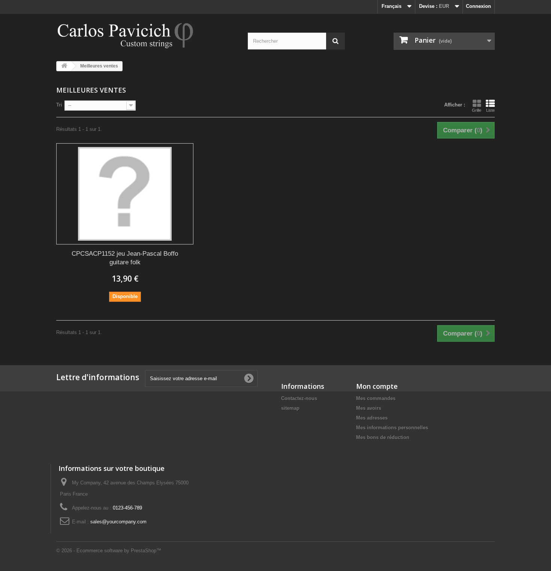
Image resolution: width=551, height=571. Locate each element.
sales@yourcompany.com (118, 522)
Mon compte (377, 386)
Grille (476, 110)
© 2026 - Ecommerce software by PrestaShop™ (108, 550)
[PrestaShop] (125, 34)
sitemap (290, 408)
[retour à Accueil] (64, 66)
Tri (59, 105)
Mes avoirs (368, 408)
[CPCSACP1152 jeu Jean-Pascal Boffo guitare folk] (125, 194)
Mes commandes (375, 398)
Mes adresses (372, 418)
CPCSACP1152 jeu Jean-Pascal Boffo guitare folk (125, 258)
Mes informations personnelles (392, 427)
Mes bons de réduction (382, 437)
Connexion (478, 6)
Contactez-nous (299, 398)
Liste (490, 110)
